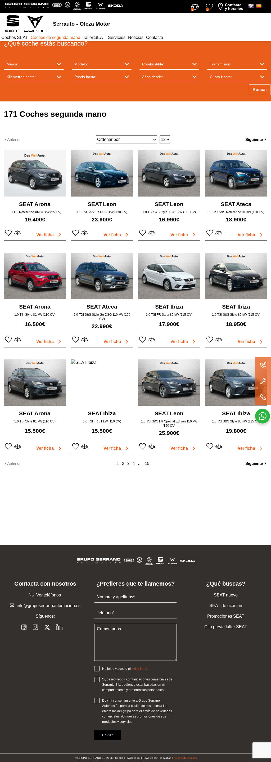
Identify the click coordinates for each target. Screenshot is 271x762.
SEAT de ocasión (225, 605)
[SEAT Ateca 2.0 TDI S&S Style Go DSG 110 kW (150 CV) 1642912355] (102, 276)
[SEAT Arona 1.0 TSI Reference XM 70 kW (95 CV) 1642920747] (35, 173)
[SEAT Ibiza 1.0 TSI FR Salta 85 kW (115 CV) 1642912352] (169, 276)
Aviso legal (133, 757)
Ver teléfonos (48, 595)
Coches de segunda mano (55, 37)
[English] (251, 6)
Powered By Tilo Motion (157, 757)
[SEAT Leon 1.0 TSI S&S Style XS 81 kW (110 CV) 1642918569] (169, 173)
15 (147, 463)
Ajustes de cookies (185, 757)
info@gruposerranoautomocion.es (48, 605)
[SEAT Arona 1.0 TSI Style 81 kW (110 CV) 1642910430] (35, 382)
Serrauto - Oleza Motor (81, 24)
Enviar (107, 735)
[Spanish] (258, 6)
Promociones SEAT (225, 616)
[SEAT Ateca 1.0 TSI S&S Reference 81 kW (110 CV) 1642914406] (236, 173)
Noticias (135, 37)
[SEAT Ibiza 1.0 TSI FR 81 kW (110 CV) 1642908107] (102, 382)
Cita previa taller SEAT (225, 627)
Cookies (120, 757)
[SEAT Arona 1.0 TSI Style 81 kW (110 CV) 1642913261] (35, 276)
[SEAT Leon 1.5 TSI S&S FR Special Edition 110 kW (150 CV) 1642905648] (169, 382)
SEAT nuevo (226, 595)
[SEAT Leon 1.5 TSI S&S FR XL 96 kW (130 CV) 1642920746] (102, 173)
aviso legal (139, 669)
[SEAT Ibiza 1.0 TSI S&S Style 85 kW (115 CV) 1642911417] (236, 276)
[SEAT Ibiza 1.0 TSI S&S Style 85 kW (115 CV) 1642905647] (236, 382)
